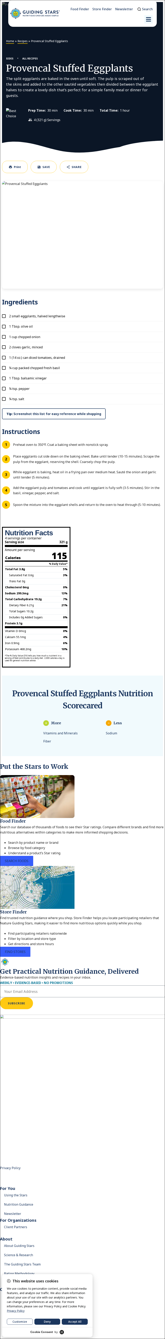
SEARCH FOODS (16, 861)
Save (46, 167)
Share (77, 167)
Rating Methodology (19, 1273)
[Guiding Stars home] (35, 13)
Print (17, 167)
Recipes (23, 41)
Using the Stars (15, 1195)
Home (10, 41)
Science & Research (18, 1255)
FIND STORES (15, 952)
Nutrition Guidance (18, 1204)
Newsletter (12, 1213)
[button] (148, 19)
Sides (9, 58)
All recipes (30, 58)
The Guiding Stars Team (22, 1264)
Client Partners (15, 1227)
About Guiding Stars (19, 1246)
